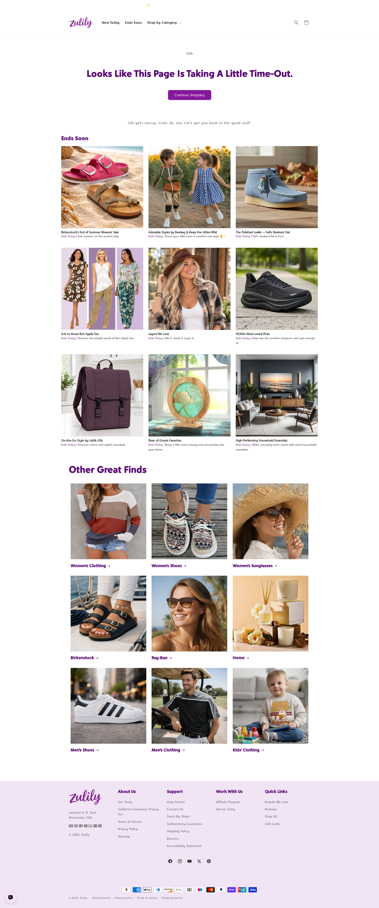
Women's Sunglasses (253, 565)
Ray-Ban (159, 657)
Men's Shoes (82, 749)
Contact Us (175, 809)
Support (175, 791)
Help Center (176, 802)
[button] (164, 22)
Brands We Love (276, 802)
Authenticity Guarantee (184, 824)
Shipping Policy (178, 831)
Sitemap (124, 836)
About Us (127, 791)
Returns (172, 838)
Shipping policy (172, 897)
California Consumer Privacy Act (138, 811)
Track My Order (178, 816)
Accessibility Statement (184, 846)
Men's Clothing (166, 749)
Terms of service (147, 897)
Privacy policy (123, 897)
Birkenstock (82, 657)
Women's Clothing (88, 565)
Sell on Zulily (225, 809)
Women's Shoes (167, 565)
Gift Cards (272, 824)
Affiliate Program (228, 802)
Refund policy (101, 897)
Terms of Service (130, 821)
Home (239, 657)
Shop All (271, 816)
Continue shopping (190, 95)
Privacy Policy (128, 829)
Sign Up (303, 5)
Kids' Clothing (246, 749)
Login (289, 5)
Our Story (125, 802)
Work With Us (229, 791)
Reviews (271, 809)
